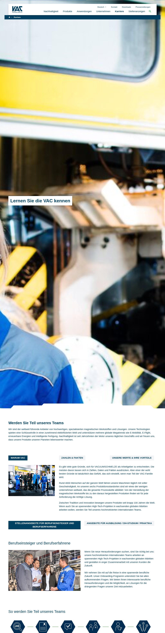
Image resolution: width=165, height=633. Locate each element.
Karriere (119, 11)
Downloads (126, 7)
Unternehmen (103, 11)
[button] (150, 11)
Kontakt (114, 7)
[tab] (17, 457)
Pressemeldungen (143, 7)
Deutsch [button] (101, 7)
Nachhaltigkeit (51, 11)
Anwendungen (84, 11)
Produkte (67, 11)
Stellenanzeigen (137, 11)
